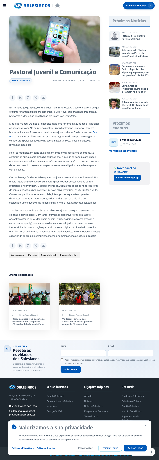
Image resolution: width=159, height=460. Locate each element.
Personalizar (85, 448)
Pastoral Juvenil (48, 255)
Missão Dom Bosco (132, 411)
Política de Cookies (45, 448)
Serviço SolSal (54, 411)
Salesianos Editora (131, 401)
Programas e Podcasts (96, 411)
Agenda (88, 396)
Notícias (88, 401)
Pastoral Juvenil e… (69, 255)
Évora (21, 315)
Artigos (95, 80)
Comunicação (17, 255)
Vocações (52, 406)
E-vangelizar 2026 (130, 139)
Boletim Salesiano (93, 406)
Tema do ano (91, 416)
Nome (63, 346)
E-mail (111, 346)
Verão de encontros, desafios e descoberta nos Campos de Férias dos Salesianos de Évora (28, 321)
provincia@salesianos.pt (22, 414)
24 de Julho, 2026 (69, 310)
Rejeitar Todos (110, 448)
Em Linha (32, 255)
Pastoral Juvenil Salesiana (60, 401)
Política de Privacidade (23, 448)
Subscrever (70, 369)
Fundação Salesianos (133, 396)
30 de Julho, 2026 (19, 310)
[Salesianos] (37, 6)
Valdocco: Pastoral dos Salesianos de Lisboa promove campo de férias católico (77, 321)
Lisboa (72, 315)
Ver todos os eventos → (125, 151)
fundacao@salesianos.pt (22, 411)
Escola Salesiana (55, 396)
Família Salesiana (130, 406)
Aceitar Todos (135, 448)
